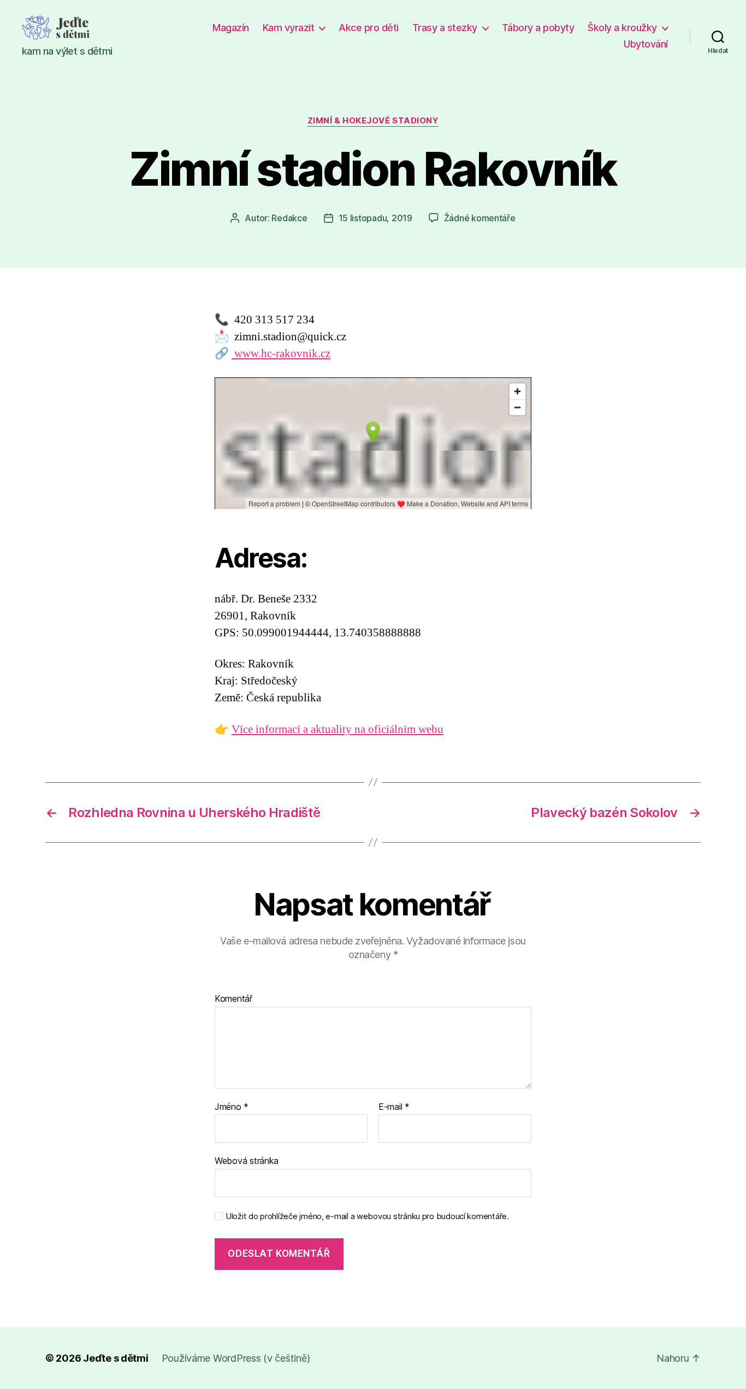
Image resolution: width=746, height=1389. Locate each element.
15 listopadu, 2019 (375, 217)
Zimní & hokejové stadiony (373, 121)
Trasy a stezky (444, 27)
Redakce (289, 217)
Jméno (231, 1107)
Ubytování (646, 44)
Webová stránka (247, 1160)
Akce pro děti (369, 27)
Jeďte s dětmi (116, 1358)
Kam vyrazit (289, 27)
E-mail (394, 1107)
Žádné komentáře (480, 217)
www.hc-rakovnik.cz (281, 353)
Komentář (233, 999)
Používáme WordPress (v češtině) (236, 1358)
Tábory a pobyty (538, 27)
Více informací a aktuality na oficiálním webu (337, 729)
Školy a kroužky (622, 27)
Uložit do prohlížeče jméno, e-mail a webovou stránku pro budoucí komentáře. (367, 1216)
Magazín (230, 27)
